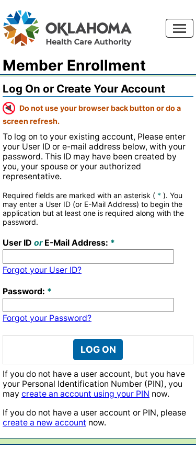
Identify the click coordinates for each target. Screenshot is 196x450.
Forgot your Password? (47, 318)
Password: (24, 291)
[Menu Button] (179, 28)
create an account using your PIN (85, 394)
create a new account (44, 423)
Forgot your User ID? (42, 270)
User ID (17, 243)
